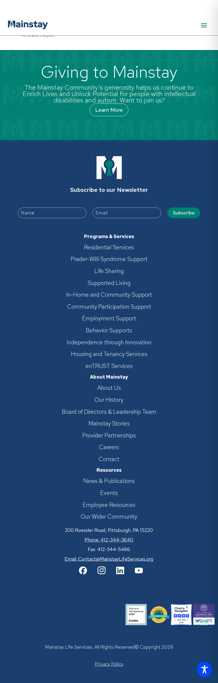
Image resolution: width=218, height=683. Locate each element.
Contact (109, 459)
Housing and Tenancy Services (109, 354)
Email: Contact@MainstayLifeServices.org (109, 559)
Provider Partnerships (109, 435)
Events (109, 493)
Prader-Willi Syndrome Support (109, 259)
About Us (109, 388)
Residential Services (109, 247)
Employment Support (109, 318)
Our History (109, 400)
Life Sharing (109, 271)
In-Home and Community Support (109, 295)
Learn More (109, 109)
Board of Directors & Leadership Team (109, 412)
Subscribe (184, 213)
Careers (109, 447)
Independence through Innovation (109, 342)
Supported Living (109, 283)
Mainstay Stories (109, 423)
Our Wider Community (109, 516)
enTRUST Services (109, 366)
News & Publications (109, 481)
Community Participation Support (109, 307)
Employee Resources (109, 505)
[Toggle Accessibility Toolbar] (204, 669)
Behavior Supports (109, 330)
